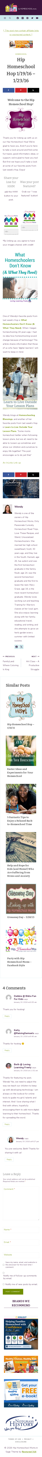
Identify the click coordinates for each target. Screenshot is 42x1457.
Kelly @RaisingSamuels (24, 1032)
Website (8, 1254)
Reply (7, 1016)
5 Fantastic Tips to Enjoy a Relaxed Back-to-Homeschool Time (20, 821)
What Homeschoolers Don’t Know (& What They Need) (19, 324)
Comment (9, 1189)
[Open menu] (5, 18)
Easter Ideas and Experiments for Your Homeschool (20, 772)
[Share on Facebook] (8, 90)
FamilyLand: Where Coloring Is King (10, 663)
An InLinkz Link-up (12, 462)
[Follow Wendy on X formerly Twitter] (21, 647)
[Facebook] (18, 18)
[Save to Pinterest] (21, 90)
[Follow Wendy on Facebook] (16, 647)
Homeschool (21, 54)
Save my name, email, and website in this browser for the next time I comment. (21, 1264)
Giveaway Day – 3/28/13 (20, 917)
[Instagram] (23, 18)
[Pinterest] (27, 18)
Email (7, 1242)
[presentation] (21, 706)
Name (7, 1229)
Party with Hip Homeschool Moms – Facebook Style (19, 962)
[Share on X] (33, 90)
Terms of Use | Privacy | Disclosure (21, 1440)
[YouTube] (37, 18)
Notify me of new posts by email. (21, 1284)
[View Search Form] (9, 18)
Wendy (18, 506)
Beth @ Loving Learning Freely (23, 1066)
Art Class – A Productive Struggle (32, 663)
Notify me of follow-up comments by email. (20, 1277)
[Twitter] (32, 18)
